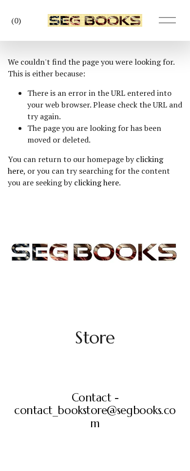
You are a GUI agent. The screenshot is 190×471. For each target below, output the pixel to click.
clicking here (96, 182)
